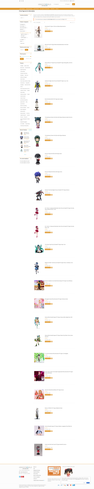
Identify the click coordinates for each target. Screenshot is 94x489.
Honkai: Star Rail (22, 96)
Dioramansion (22, 82)
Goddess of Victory (23, 90)
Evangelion (22, 84)
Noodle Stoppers (23, 37)
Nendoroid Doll (22, 111)
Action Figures (22, 8)
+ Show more (22, 43)
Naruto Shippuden (23, 109)
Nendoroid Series (29, 8)
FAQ (34, 468)
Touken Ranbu (27, 123)
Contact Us (35, 478)
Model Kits (52, 8)
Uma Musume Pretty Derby (24, 125)
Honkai (28, 94)
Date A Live (26, 75)
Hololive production (23, 94)
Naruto (28, 107)
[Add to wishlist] (52, 31)
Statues (57, 8)
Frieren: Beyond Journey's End (24, 88)
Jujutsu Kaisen (22, 101)
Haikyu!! (28, 90)
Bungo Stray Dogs (23, 69)
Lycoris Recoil (22, 103)
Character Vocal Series (23, 73)
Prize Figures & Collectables (44, 8)
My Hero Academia (23, 107)
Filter (26, 49)
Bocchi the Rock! (27, 67)
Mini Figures (23, 35)
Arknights (21, 65)
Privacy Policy (35, 473)
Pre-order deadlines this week (24, 161)
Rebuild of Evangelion (23, 121)
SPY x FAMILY (22, 123)
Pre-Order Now (47, 31)
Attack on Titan (26, 65)
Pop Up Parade (36, 8)
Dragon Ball (27, 82)
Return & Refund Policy (37, 475)
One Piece (28, 113)
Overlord (28, 115)
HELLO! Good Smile (23, 27)
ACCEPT (88, 482)
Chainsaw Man (22, 71)
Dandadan (22, 75)
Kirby (26, 101)
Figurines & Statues (24, 34)
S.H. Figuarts (22, 39)
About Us (34, 466)
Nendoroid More (22, 113)
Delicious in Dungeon (23, 77)
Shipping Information (36, 470)
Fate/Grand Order (27, 84)
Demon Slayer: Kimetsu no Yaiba (25, 80)
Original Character (23, 115)
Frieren (21, 86)
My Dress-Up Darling (23, 105)
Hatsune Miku (22, 92)
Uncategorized (22, 24)
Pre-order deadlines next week (25, 162)
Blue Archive (22, 67)
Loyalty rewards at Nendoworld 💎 (38, 480)
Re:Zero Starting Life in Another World (25, 119)
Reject (84, 482)
